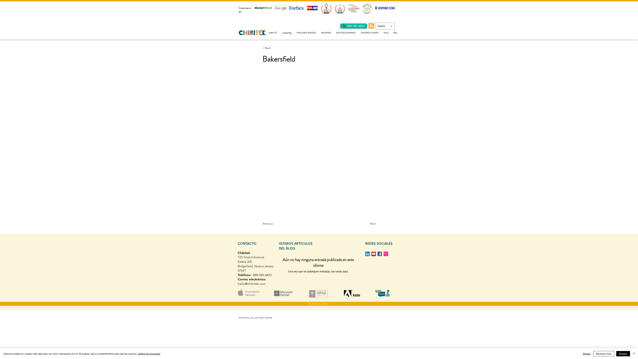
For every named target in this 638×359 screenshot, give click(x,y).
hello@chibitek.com (252, 284)
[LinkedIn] (367, 254)
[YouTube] (373, 254)
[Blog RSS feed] (371, 26)
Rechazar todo (603, 353)
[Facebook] (379, 254)
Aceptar (623, 353)
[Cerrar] (634, 353)
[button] (306, 32)
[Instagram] (386, 254)
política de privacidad (149, 353)
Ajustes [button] (586, 353)
